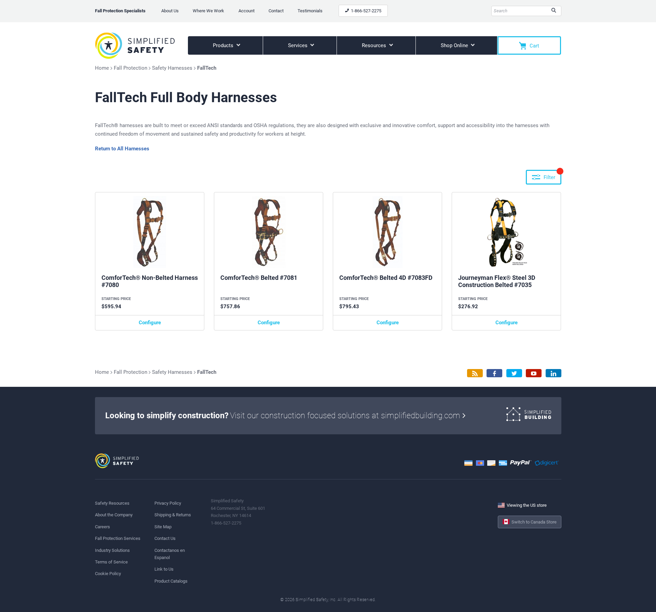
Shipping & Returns (172, 514)
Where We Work (208, 10)
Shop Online (455, 45)
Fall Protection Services (117, 538)
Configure (150, 322)
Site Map (163, 526)
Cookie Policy (108, 573)
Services (298, 45)
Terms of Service (111, 562)
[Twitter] (514, 373)
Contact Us (165, 538)
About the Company (114, 514)
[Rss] (475, 373)
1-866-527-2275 (365, 10)
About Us (170, 10)
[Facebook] (494, 373)
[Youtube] (534, 373)
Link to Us (164, 569)
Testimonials (310, 10)
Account (246, 10)
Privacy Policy (167, 503)
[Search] (553, 10)
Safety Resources (112, 503)
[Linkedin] (553, 373)
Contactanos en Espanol (169, 554)
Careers (102, 526)
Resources (374, 45)
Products (224, 45)
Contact (276, 10)
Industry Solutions (112, 550)
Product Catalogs (171, 581)
